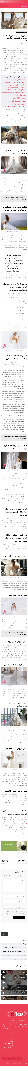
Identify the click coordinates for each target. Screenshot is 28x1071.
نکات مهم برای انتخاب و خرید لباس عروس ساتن (13, 81)
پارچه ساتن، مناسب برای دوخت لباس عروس (14, 106)
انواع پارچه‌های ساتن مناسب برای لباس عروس (14, 85)
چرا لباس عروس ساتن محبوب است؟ (17, 79)
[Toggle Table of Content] (23, 77)
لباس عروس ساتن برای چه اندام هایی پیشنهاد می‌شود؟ (14, 89)
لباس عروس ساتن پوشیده (18, 98)
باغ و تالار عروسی (9, 1041)
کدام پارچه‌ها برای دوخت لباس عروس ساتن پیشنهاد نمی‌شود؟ (14, 83)
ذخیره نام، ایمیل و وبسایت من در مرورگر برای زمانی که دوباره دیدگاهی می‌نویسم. (15, 912)
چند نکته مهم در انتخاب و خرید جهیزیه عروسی (15, 944)
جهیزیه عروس (10, 1045)
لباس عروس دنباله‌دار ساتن (18, 100)
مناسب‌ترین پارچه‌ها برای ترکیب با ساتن (15, 87)
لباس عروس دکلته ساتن (19, 103)
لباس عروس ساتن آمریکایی (18, 95)
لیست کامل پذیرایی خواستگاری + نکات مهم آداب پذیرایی (13, 951)
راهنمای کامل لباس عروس (21, 32)
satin (26, 823)
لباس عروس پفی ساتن (19, 97)
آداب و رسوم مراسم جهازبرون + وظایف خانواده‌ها (15, 947)
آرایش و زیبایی (10, 1039)
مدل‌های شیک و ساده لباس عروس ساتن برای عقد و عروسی (13, 93)
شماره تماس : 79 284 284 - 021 (12, 1058)
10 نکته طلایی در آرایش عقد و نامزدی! (6, 861)
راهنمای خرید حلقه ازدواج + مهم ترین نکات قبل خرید (14, 959)
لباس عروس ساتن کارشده (18, 104)
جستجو (25, 931)
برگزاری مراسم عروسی (8, 1043)
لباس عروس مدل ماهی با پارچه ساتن (16, 101)
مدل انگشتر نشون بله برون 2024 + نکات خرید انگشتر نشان (13, 955)
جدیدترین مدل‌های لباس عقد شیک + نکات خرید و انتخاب (22, 862)
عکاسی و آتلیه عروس (8, 1049)
